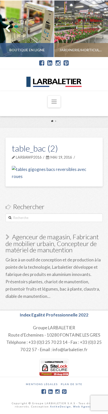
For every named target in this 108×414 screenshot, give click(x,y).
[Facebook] (41, 63)
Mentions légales (42, 384)
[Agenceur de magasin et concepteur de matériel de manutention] (54, 80)
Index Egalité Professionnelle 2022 (54, 314)
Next (97, 29)
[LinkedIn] (49, 63)
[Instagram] (58, 63)
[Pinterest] (66, 63)
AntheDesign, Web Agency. (71, 406)
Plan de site (71, 384)
